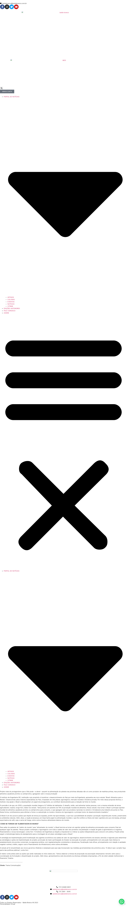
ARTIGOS (10, 297)
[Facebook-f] (2, 6)
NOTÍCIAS (10, 304)
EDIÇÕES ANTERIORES (12, 308)
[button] (1, 88)
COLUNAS (11, 299)
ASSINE (6, 313)
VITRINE (10, 306)
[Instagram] (7, 6)
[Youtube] (16, 6)
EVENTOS (10, 302)
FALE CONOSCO (9, 311)
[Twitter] (11, 6)
